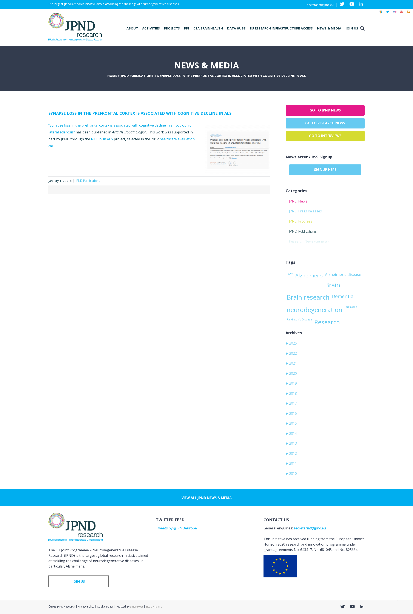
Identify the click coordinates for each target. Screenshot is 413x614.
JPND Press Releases (305, 211)
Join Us (351, 28)
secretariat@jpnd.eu (320, 5)
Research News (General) (309, 241)
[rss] (408, 13)
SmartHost (136, 606)
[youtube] (401, 13)
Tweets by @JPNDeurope (176, 528)
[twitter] (387, 13)
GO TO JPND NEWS (325, 110)
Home (112, 75)
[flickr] (394, 13)
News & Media (329, 28)
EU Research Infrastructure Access (281, 28)
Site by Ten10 (154, 606)
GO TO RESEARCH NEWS (325, 123)
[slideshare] (380, 13)
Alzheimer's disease (343, 274)
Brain (332, 285)
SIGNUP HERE (325, 169)
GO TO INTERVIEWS (325, 135)
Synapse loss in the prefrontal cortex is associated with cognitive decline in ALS (139, 113)
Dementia (343, 296)
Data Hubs (236, 28)
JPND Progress (300, 221)
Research (327, 322)
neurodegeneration (314, 310)
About (132, 28)
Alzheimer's (309, 275)
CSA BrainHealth (208, 28)
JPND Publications (137, 75)
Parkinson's (351, 306)
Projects (172, 28)
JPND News (298, 201)
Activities (151, 28)
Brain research (308, 297)
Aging (290, 273)
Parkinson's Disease (299, 319)
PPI (186, 28)
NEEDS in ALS (102, 139)
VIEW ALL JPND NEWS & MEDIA (207, 497)
